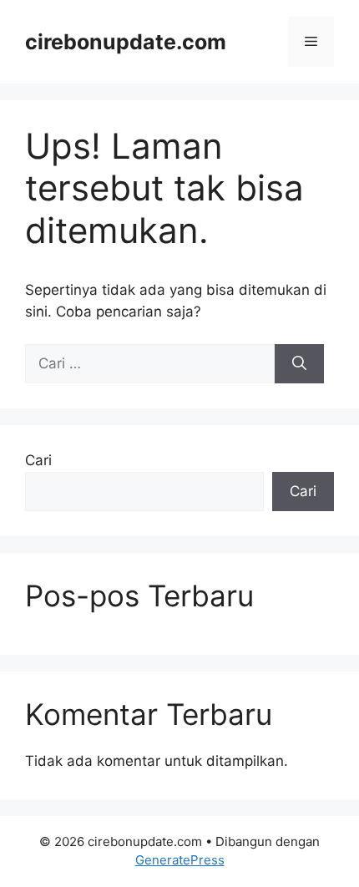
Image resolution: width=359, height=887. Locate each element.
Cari (38, 460)
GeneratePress (180, 860)
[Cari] (299, 364)
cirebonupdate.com (125, 41)
